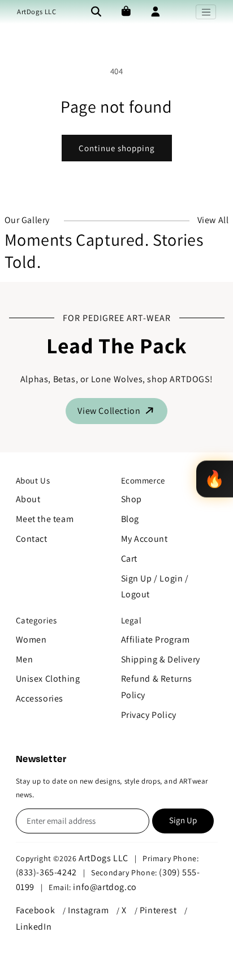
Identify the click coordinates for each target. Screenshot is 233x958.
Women (31, 639)
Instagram (88, 910)
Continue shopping (117, 148)
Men (24, 659)
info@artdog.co (104, 887)
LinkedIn (34, 927)
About (28, 499)
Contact (32, 539)
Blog (130, 519)
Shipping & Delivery (160, 659)
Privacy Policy (148, 715)
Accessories (40, 698)
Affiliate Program (155, 639)
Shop (131, 499)
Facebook (35, 910)
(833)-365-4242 (46, 872)
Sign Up (183, 820)
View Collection (110, 411)
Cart (129, 558)
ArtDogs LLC (37, 11)
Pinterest (158, 910)
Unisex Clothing (48, 679)
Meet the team (45, 519)
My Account (144, 539)
